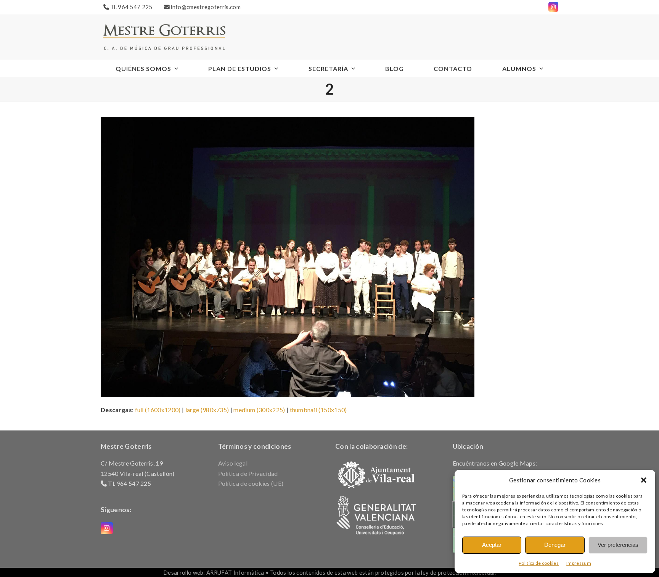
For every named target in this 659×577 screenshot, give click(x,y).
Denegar (555, 545)
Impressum (578, 563)
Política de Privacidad (248, 473)
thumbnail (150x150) (318, 409)
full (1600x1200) (158, 409)
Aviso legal (233, 463)
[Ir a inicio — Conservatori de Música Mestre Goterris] (164, 36)
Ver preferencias (618, 545)
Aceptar (491, 545)
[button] (644, 480)
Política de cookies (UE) (251, 483)
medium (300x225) (259, 409)
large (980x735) (207, 409)
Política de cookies (539, 563)
